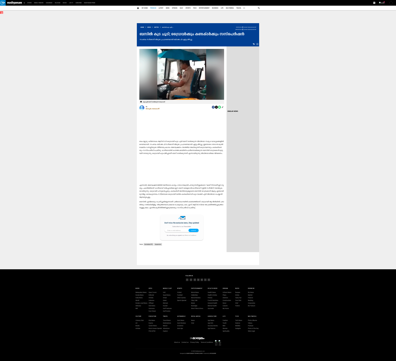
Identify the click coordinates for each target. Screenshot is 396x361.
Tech (237, 316)
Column (225, 306)
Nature (165, 326)
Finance (250, 298)
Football (179, 295)
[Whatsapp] (219, 107)
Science (237, 323)
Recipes (237, 292)
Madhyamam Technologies (194, 353)
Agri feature (211, 328)
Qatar (165, 300)
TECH (194, 8)
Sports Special (181, 300)
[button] (3, 3)
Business (215, 8)
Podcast (250, 326)
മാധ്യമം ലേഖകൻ (153, 109)
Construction (227, 300)
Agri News (211, 320)
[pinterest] (209, 279)
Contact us (185, 342)
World (137, 300)
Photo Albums (252, 320)
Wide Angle (251, 331)
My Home (145, 8)
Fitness (210, 298)
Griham (225, 288)
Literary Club (140, 320)
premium (153, 8)
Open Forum (153, 292)
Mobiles (237, 326)
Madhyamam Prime (89, 2)
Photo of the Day (253, 328)
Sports (188, 8)
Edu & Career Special (155, 328)
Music (193, 303)
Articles (151, 298)
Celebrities (194, 295)
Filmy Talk (194, 300)
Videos (250, 323)
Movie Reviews (195, 298)
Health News (212, 288)
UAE (164, 292)
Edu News (152, 320)
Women (225, 328)
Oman (165, 298)
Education (152, 316)
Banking (250, 300)
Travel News (167, 320)
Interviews (152, 306)
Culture (138, 316)
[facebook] (213, 107)
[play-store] (216, 343)
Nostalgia (194, 306)
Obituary (138, 306)
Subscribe (79, 2)
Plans (224, 295)
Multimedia (230, 8)
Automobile (181, 316)
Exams (151, 323)
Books (65, 2)
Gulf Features (167, 308)
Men (224, 326)
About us (177, 342)
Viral (192, 323)
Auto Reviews (181, 323)
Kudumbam (49, 2)
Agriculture (212, 316)
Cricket (179, 292)
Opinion (174, 8)
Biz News (251, 292)
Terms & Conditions (190, 235)
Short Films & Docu (197, 308)
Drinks (237, 295)
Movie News (195, 292)
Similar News (232, 111)
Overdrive (180, 326)
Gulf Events (166, 311)
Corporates (251, 303)
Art (136, 323)
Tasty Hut (238, 298)
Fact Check (152, 311)
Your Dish (238, 300)
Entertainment (204, 8)
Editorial (151, 295)
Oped (150, 288)
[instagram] (195, 279)
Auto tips (180, 328)
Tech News (238, 320)
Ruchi (237, 288)
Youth (224, 323)
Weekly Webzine (38, 2)
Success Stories (213, 326)
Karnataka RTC (148, 244)
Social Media (195, 316)
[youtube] (202, 279)
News (167, 8)
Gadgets (238, 328)
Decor (224, 303)
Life (222, 8)
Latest (161, 8)
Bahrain (165, 303)
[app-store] (220, 343)
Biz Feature (251, 306)
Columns (151, 300)
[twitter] (191, 279)
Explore (165, 331)
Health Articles (212, 295)
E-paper (29, 2)
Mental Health (212, 306)
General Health (212, 303)
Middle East (167, 288)
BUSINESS (251, 288)
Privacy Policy (194, 342)
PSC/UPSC (152, 331)
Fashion (225, 320)
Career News (153, 326)
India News (139, 298)
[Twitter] (216, 107)
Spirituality (226, 331)
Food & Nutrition (213, 300)
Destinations (167, 323)
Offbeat (151, 303)
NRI (137, 308)
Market (250, 295)
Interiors (225, 298)
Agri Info (210, 323)
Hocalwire (213, 353)
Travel (238, 8)
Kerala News (140, 295)
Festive (237, 306)
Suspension (158, 244)
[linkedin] (198, 279)
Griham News (227, 292)
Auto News (180, 320)
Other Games (181, 298)
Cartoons (152, 308)
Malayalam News (141, 292)
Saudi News (166, 295)
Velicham (57, 2)
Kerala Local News (141, 303)
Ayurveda (211, 308)
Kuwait (165, 306)
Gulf (181, 8)
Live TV (71, 2)
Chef (236, 303)
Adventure (166, 328)
